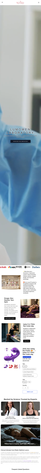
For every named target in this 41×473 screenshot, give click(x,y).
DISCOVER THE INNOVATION (20, 141)
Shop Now (26, 341)
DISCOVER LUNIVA (10, 318)
